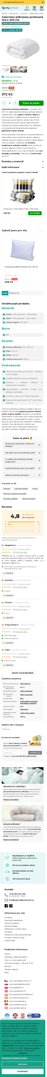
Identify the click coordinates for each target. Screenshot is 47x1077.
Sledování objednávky (14, 920)
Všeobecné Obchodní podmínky (18, 935)
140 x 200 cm (25, 684)
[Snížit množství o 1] (4, 103)
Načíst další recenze (22, 673)
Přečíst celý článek (10, 840)
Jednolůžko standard (28, 701)
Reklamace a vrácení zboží (15, 929)
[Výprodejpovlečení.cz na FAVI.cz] (15, 1016)
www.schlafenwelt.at (17, 1008)
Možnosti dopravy (12, 923)
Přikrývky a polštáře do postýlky (14, 493)
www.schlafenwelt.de (18, 1005)
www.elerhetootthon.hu (19, 998)
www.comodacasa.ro (17, 1001)
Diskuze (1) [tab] (14, 293)
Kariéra (7, 954)
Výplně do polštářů (28, 498)
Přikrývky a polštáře (10, 498)
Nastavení (22, 1064)
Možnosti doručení (13, 77)
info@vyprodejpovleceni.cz (21, 900)
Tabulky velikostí (11, 969)
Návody (8, 966)
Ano (21, 698)
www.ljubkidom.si (16, 988)
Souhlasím (22, 1071)
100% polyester (26, 691)
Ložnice (35, 488)
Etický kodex (10, 941)
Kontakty (8, 932)
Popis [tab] (5, 293)
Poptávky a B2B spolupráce (16, 957)
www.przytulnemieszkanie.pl (21, 994)
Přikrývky (6, 488)
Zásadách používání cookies (14, 1058)
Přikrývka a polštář (21, 488)
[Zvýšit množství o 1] (15, 103)
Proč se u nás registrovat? (15, 960)
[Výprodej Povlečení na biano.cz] (22, 1016)
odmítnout (22, 1053)
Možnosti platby (11, 926)
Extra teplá (30, 713)
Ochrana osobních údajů (14, 938)
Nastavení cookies (31, 1048)
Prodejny (8, 918)
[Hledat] (27, 7)
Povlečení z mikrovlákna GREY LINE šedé (21, 209)
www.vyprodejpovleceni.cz (20, 981)
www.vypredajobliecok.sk (19, 984)
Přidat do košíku (31, 103)
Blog (6, 973)
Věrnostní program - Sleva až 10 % (19, 963)
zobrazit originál (24, 549)
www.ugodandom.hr (17, 991)
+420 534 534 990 (17, 894)
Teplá (22, 713)
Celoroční (24, 709)
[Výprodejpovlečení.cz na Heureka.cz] (7, 1016)
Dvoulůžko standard (28, 703)
